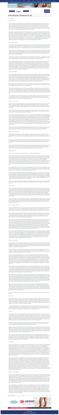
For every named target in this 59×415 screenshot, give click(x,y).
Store (20, 1)
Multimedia (11, 1)
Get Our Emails (47, 10)
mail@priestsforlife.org (33, 413)
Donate (26, 11)
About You (38, 1)
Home (3, 1)
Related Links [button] (12, 11)
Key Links (54, 1)
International (49, 1)
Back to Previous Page (11, 395)
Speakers (33, 1)
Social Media (29, 1)
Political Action (44, 1)
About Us (6, 1)
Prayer (16, 1)
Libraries (23, 1)
